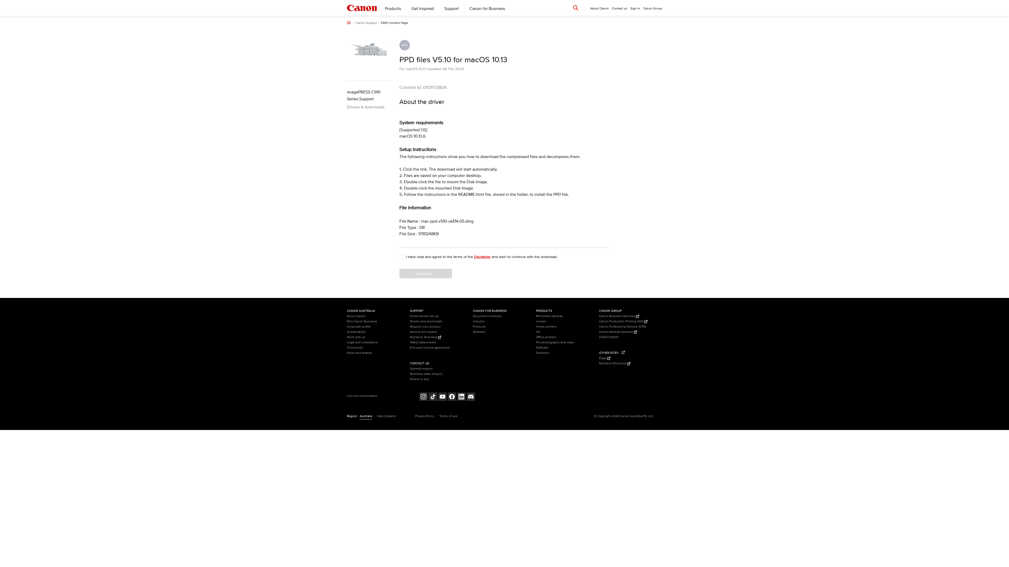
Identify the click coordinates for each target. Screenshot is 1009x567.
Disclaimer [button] (482, 257)
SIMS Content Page (394, 23)
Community (355, 348)
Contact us (619, 8)
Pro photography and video (555, 342)
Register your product (425, 327)
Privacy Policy (424, 416)
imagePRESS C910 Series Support (363, 96)
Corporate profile (359, 327)
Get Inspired (422, 8)
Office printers (546, 337)
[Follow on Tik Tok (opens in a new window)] (433, 397)
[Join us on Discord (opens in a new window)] (471, 397)
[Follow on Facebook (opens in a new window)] (452, 397)
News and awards (359, 353)
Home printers (546, 327)
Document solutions (487, 316)
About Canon (356, 316)
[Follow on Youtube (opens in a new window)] (442, 397)
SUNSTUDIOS (608, 337)
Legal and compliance (362, 342)
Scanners (542, 353)
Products (393, 8)
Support (451, 8)
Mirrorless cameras (549, 316)
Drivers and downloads (426, 321)
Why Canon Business (362, 321)
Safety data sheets (423, 342)
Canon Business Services (617, 316)
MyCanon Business (424, 337)
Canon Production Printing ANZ (621, 321)
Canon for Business (487, 8)
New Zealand (386, 416)
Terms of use (448, 416)
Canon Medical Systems (616, 332)
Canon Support (366, 23)
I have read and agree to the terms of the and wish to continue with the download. (481, 257)
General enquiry (421, 369)
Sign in (635, 8)
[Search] (575, 8)
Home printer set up (424, 316)
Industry (479, 321)
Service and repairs (423, 332)
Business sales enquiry (426, 374)
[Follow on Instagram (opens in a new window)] (423, 397)
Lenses (541, 321)
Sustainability (356, 332)
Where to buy (419, 379)
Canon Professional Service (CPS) (622, 327)
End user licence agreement (430, 348)
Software (479, 332)
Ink (538, 332)
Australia (366, 416)
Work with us (356, 337)
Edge (603, 358)
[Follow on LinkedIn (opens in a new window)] (461, 397)
